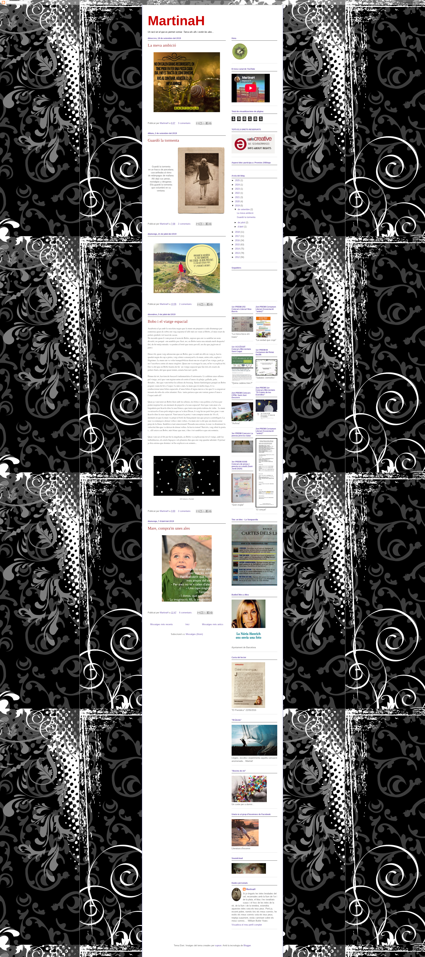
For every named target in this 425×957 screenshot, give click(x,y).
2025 (237, 180)
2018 (237, 232)
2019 (237, 205)
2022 (237, 193)
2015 (237, 244)
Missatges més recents (161, 624)
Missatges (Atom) (194, 634)
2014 (237, 248)
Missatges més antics (212, 624)
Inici (187, 624)
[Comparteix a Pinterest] (210, 123)
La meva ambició (162, 45)
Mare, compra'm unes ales (169, 528)
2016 (237, 240)
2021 (237, 197)
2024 (237, 184)
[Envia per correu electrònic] (197, 123)
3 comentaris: (185, 123)
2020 (237, 201)
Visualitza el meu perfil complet (247, 924)
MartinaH (176, 20)
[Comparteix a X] (204, 123)
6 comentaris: (186, 612)
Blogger (247, 945)
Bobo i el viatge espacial (168, 321)
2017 (237, 236)
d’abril (241, 226)
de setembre (244, 209)
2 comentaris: (185, 224)
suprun (218, 945)
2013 (237, 253)
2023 (237, 189)
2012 (237, 257)
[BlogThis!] (200, 123)
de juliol (242, 222)
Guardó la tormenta (163, 140)
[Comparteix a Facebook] (207, 123)
